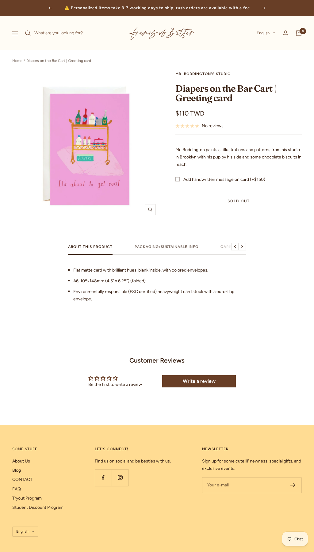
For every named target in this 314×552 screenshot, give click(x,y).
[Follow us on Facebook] (103, 477)
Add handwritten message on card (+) (224, 179)
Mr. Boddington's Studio (203, 74)
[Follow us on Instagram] (120, 477)
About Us (21, 461)
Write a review (199, 381)
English (263, 33)
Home (17, 61)
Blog (16, 470)
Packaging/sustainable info (166, 247)
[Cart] (299, 33)
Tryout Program (27, 498)
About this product (90, 247)
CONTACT (22, 479)
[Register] (293, 485)
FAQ (16, 489)
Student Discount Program (37, 507)
